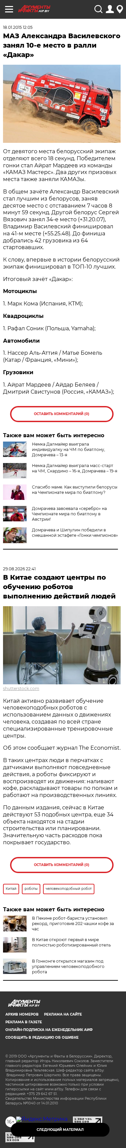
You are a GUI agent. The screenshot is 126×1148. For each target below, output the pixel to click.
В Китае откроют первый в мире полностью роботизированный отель (71, 942)
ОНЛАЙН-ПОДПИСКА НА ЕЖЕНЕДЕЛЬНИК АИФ (49, 1030)
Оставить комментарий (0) (61, 414)
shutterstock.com (21, 688)
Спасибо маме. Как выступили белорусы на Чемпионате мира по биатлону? (74, 489)
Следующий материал (60, 1130)
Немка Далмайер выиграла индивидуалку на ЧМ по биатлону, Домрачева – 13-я (68, 449)
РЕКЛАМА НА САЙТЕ (63, 1014)
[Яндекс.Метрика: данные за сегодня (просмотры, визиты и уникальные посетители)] (42, 1119)
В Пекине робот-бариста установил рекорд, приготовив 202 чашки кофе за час (73, 923)
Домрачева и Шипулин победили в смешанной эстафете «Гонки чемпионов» (75, 532)
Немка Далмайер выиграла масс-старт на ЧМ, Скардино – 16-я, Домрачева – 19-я (74, 468)
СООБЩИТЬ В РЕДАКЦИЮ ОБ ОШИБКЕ (42, 1037)
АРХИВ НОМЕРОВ (22, 1014)
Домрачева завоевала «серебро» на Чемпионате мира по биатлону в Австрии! (69, 514)
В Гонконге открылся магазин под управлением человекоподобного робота (68, 966)
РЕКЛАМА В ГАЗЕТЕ (23, 1022)
